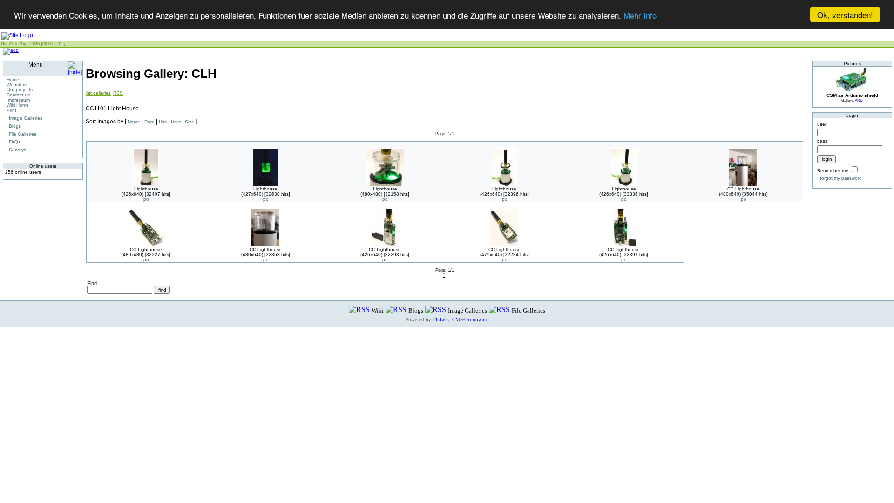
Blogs (15, 126)
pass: (823, 140)
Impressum (18, 99)
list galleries (98, 92)
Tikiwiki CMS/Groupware (460, 319)
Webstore (17, 84)
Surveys (17, 149)
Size (189, 121)
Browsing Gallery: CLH (151, 74)
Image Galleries (25, 118)
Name (134, 121)
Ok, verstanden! (845, 14)
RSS (118, 92)
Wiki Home (18, 105)
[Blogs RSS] (396, 310)
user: (822, 124)
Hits (163, 121)
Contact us (18, 94)
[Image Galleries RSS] (435, 310)
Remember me (832, 170)
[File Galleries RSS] (499, 310)
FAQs (14, 141)
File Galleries (22, 133)
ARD (859, 100)
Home (13, 79)
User (176, 121)
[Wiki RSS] (359, 310)
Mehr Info (640, 15)
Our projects (20, 89)
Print (11, 110)
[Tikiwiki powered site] (17, 35)
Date (149, 121)
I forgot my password (839, 178)
